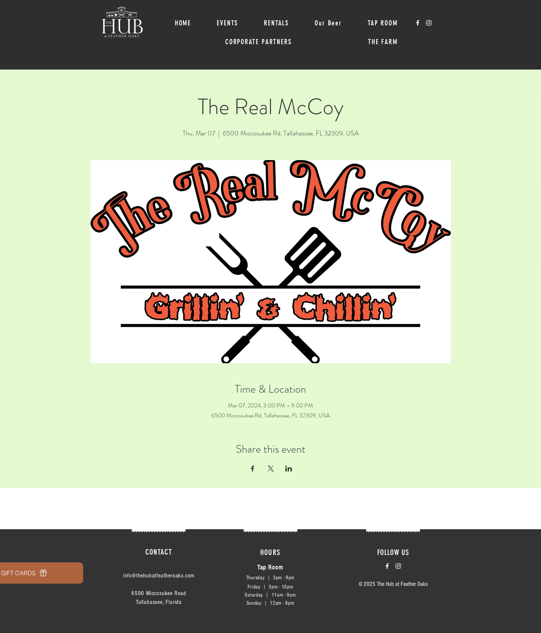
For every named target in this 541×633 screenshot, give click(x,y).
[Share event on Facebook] (252, 468)
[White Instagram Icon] (428, 22)
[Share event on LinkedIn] (288, 468)
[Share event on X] (270, 468)
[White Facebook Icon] (417, 22)
